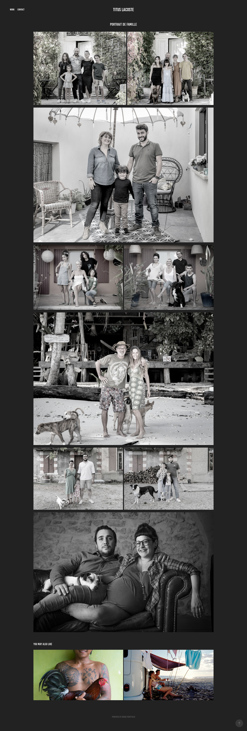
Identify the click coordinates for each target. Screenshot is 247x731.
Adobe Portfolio (128, 717)
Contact (20, 9)
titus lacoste (123, 9)
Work (12, 9)
